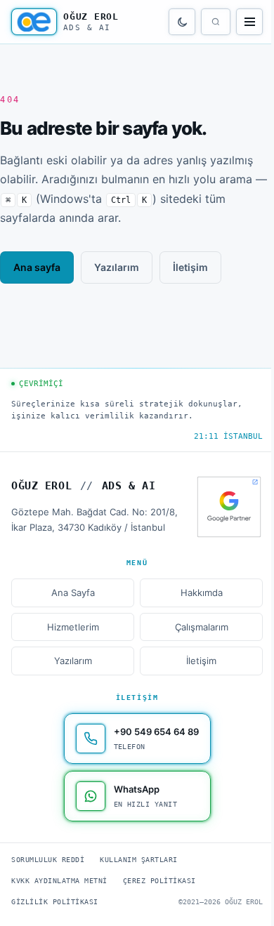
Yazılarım (116, 267)
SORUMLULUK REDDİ (47, 860)
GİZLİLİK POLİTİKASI (54, 902)
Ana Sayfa (73, 592)
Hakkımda (202, 592)
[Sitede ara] (215, 21)
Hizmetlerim (73, 627)
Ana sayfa (36, 267)
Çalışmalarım (201, 627)
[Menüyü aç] (249, 21)
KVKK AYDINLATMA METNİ (59, 881)
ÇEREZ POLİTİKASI (159, 881)
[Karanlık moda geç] (182, 21)
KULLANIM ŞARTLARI (139, 860)
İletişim (190, 267)
